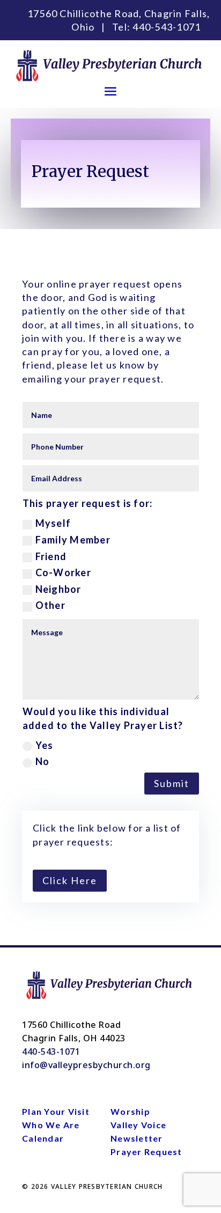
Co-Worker (63, 572)
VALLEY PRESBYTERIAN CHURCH (107, 1186)
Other (50, 605)
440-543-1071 (166, 27)
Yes (44, 745)
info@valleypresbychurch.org (86, 1065)
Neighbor (58, 589)
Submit (171, 783)
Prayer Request (146, 1151)
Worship (130, 1111)
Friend (51, 556)
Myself (53, 523)
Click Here (69, 880)
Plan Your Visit (56, 1111)
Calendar (43, 1138)
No (42, 761)
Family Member (72, 540)
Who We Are (51, 1125)
